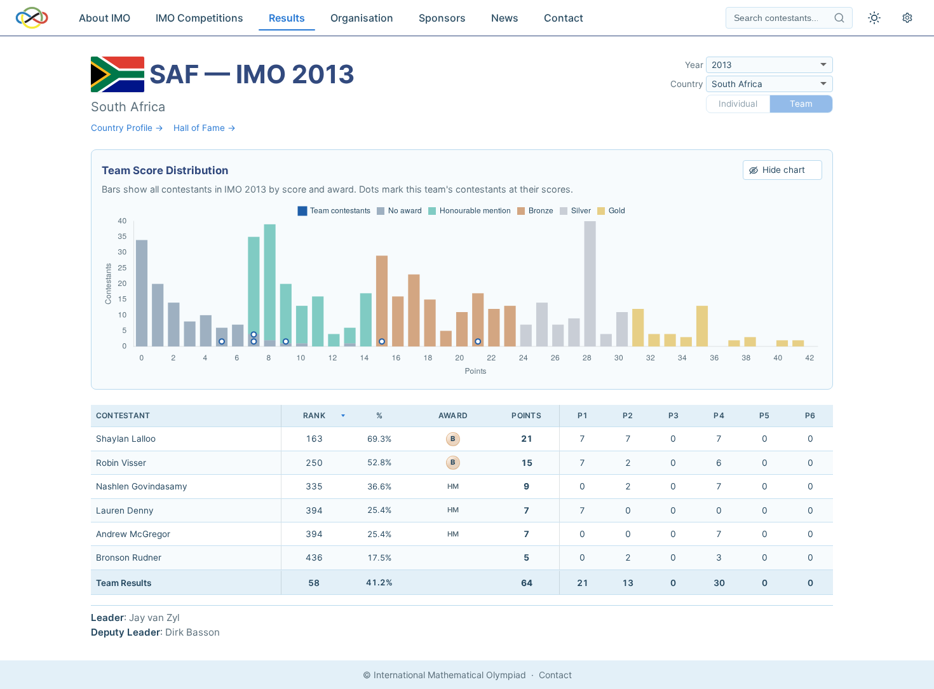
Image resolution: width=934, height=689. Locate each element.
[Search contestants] (839, 17)
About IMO (104, 17)
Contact (563, 17)
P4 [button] (719, 415)
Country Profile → (127, 128)
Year (694, 65)
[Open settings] (907, 17)
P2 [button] (628, 415)
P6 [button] (810, 415)
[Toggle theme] (874, 17)
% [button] (379, 415)
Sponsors (442, 17)
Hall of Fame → (204, 128)
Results (287, 17)
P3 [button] (673, 415)
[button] (314, 416)
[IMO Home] (31, 17)
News (504, 17)
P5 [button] (764, 415)
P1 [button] (583, 415)
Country (686, 84)
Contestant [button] (123, 415)
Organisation (361, 17)
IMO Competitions (199, 17)
